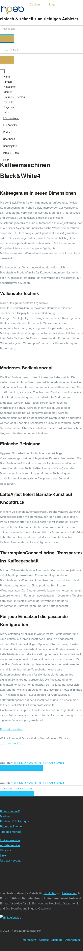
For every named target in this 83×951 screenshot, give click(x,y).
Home (7, 76)
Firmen (8, 81)
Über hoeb (9, 138)
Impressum (29, 939)
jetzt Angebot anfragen (21, 767)
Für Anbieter (10, 125)
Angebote (9, 107)
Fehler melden (25, 788)
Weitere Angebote (16, 793)
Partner (7, 132)
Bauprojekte (10, 146)
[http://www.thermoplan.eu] (66, 762)
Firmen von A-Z (10, 811)
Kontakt (44, 939)
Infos (6, 112)
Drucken (7, 788)
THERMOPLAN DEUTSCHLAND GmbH (38, 762)
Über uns (6, 850)
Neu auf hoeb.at (10, 860)
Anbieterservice (10, 845)
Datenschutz (73, 939)
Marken (8, 92)
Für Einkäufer (11, 118)
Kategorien (10, 86)
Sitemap (56, 939)
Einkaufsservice (10, 840)
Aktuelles (9, 102)
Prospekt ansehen (11, 729)
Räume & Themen (14, 97)
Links (6, 159)
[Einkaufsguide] (10, 917)
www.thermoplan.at (12, 743)
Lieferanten (69, 893)
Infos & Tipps (11, 152)
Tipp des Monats (10, 831)
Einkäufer (50, 893)
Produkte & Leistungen (14, 821)
